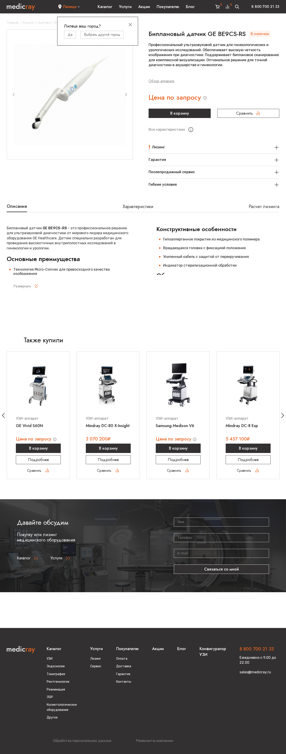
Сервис (95, 666)
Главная (13, 22)
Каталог (105, 7)
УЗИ (50, 659)
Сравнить (244, 113)
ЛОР (50, 697)
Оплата (121, 659)
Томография (56, 674)
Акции (144, 7)
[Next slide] (126, 94)
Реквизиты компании (154, 741)
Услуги (125, 7)
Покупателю (168, 7)
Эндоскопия (56, 666)
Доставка (123, 666)
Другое (52, 717)
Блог (190, 7)
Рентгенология (58, 682)
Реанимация (56, 689)
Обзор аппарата (161, 81)
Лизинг (95, 659)
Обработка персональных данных (82, 741)
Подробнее (38, 460)
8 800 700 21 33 (265, 6)
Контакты (123, 682)
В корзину (179, 113)
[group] (70, 94)
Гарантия (123, 674)
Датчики (44, 22)
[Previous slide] (13, 94)
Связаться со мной (221, 569)
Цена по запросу (176, 97)
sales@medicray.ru (255, 672)
